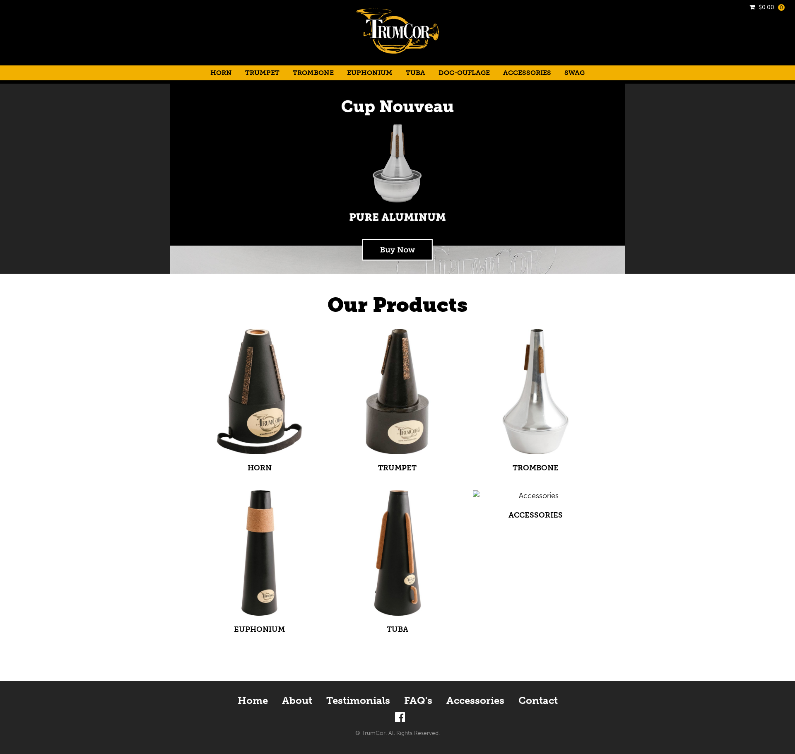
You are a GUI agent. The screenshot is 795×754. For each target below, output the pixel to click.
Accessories (527, 73)
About (297, 700)
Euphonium (370, 73)
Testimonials (358, 700)
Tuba (415, 73)
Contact (538, 700)
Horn (221, 73)
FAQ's (418, 700)
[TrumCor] (397, 59)
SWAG (574, 73)
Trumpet (262, 73)
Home (253, 700)
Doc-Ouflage (464, 73)
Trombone (313, 73)
